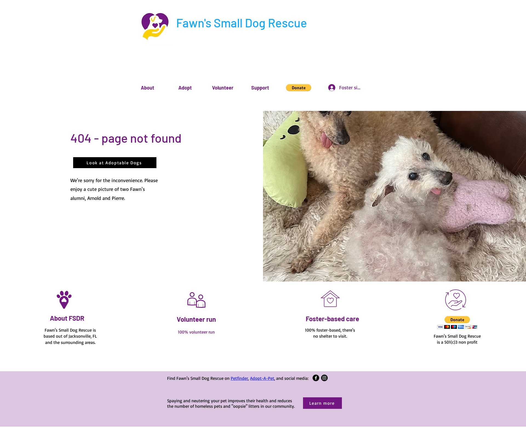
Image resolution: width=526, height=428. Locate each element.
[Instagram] (324, 378)
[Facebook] (316, 378)
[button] (147, 88)
